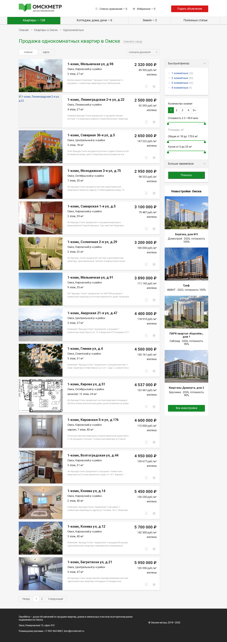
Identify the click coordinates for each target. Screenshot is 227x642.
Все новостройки (186, 408)
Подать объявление (189, 8)
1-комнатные (182, 73)
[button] (143, 52)
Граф (186, 285)
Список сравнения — (113, 8)
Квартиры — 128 (34, 20)
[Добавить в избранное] (154, 86)
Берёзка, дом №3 (186, 234)
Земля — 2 (150, 20)
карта (46, 52)
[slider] (168, 123)
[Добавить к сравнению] (146, 86)
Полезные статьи (195, 20)
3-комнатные (182, 82)
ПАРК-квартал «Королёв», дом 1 (186, 335)
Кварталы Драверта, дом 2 (186, 387)
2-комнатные (182, 78)
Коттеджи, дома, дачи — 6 (94, 20)
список (28, 52)
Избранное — (146, 8)
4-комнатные (181, 87)
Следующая (55, 598)
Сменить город (132, 41)
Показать (186, 175)
